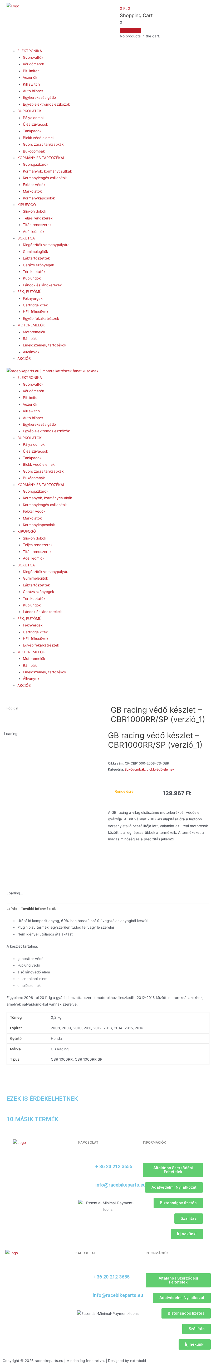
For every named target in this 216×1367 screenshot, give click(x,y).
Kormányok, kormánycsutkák (47, 171)
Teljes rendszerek (37, 218)
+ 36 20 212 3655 (113, 1166)
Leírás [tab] (12, 909)
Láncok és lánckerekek (42, 285)
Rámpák (30, 338)
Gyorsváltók (33, 57)
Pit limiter (31, 71)
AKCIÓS (24, 358)
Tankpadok (32, 131)
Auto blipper (33, 91)
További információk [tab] (38, 909)
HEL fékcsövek (35, 312)
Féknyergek (32, 298)
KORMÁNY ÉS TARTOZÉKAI (40, 158)
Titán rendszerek (37, 225)
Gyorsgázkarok (35, 164)
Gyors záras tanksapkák (43, 144)
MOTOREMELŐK (31, 325)
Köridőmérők (33, 64)
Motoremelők (34, 332)
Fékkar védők (34, 185)
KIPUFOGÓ (26, 205)
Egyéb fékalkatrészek (41, 318)
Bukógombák (34, 151)
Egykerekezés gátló (39, 97)
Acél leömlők (33, 231)
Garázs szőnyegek (38, 265)
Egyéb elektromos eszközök (46, 104)
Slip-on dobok (34, 211)
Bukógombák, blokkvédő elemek (149, 769)
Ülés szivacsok (35, 124)
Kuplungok (32, 278)
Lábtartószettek (36, 258)
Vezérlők (30, 77)
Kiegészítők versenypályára (46, 245)
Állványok (31, 352)
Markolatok (32, 191)
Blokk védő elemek (39, 138)
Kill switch (31, 84)
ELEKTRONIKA (29, 51)
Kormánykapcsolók (39, 198)
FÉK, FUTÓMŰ (29, 292)
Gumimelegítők (35, 251)
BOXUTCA (26, 238)
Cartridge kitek (35, 305)
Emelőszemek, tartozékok (44, 345)
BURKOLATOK (29, 111)
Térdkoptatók (34, 272)
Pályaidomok (34, 118)
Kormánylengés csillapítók (45, 178)
